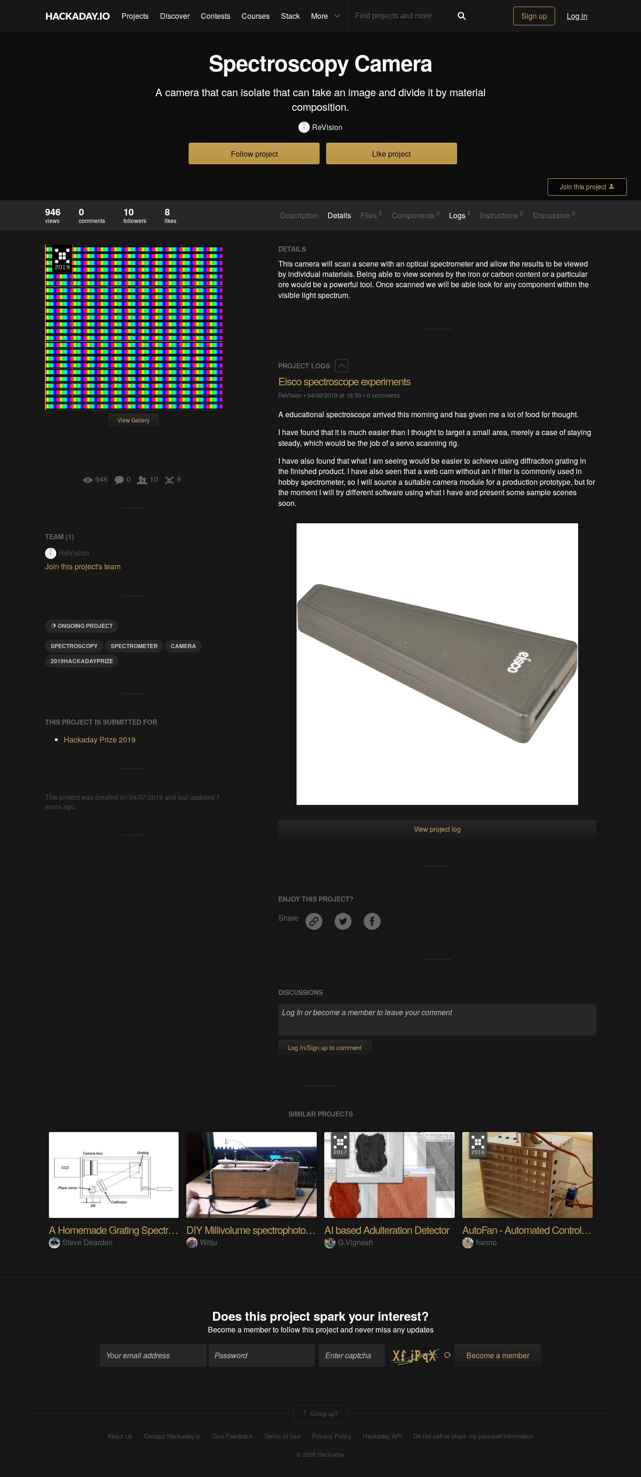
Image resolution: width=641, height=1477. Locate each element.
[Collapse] (341, 365)
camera (183, 646)
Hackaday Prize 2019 (62, 259)
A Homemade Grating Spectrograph (123, 1229)
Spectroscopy (74, 646)
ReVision (327, 127)
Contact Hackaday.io (172, 1436)
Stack (290, 15)
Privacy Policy (331, 1436)
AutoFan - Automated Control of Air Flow (544, 1229)
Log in (577, 15)
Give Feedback (232, 1436)
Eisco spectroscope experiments (344, 381)
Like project (391, 153)
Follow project (254, 153)
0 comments (383, 394)
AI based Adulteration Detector (386, 1229)
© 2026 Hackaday (320, 1454)
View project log (437, 829)
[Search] (461, 16)
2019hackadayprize (82, 661)
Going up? (323, 1412)
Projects (135, 15)
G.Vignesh (355, 1242)
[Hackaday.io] (78, 16)
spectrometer (134, 646)
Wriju (208, 1242)
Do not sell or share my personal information (473, 1436)
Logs (460, 215)
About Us (120, 1436)
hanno (486, 1242)
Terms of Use (282, 1436)
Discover (175, 15)
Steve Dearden (87, 1242)
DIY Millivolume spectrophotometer (257, 1229)
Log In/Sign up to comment (325, 1047)
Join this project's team (83, 566)
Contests (215, 15)
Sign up (534, 15)
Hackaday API (382, 1436)
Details (339, 215)
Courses (256, 15)
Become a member (239, 1329)
